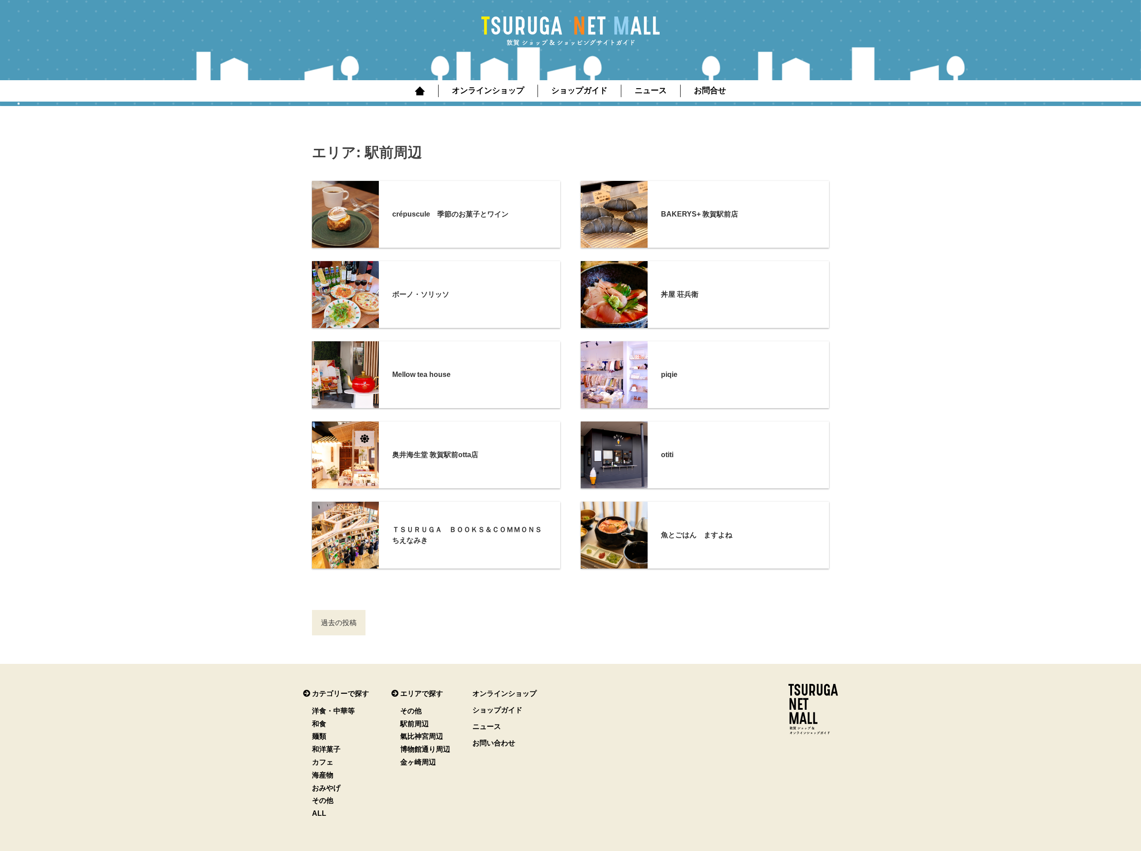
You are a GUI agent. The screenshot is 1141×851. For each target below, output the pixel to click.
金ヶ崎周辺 (418, 762)
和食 (319, 724)
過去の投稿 (339, 622)
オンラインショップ (488, 90)
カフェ (322, 762)
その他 (322, 800)
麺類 (319, 736)
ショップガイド (579, 90)
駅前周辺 (414, 724)
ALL (319, 813)
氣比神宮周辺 (421, 736)
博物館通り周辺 (425, 749)
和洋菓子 (326, 749)
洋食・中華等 (333, 711)
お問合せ (710, 90)
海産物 (322, 775)
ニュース (651, 90)
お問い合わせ (493, 743)
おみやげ (326, 788)
